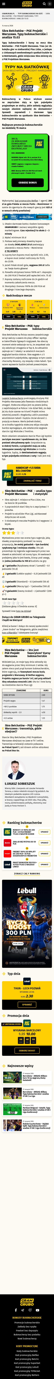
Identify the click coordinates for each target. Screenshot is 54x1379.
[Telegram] (22, 1310)
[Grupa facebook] (30, 1310)
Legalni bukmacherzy (12, 398)
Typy (8, 317)
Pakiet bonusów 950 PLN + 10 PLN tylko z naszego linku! (25, 865)
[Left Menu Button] (4, 4)
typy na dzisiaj (23, 611)
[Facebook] (16, 1310)
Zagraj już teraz (33, 480)
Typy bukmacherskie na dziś (30, 14)
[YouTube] (37, 1310)
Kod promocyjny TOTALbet (27, 1371)
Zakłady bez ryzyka (27, 1326)
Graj (19, 317)
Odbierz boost (27, 1050)
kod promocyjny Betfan (26, 200)
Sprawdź (44, 832)
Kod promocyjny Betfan (27, 1355)
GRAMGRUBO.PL (8, 14)
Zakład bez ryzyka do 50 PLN (24, 843)
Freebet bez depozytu (27, 1330)
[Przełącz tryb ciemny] (49, 4)
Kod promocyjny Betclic (27, 1359)
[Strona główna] (27, 4)
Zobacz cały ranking (27, 873)
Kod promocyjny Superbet (27, 1363)
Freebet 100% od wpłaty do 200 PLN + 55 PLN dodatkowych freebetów (25, 854)
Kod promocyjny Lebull (27, 1367)
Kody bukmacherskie (27, 1351)
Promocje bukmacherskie (27, 1322)
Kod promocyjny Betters (27, 1375)
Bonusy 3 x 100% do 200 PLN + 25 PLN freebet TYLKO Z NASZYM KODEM (24, 832)
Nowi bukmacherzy (27, 1338)
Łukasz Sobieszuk (20, 783)
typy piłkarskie (9, 632)
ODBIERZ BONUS (28, 182)
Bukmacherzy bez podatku (27, 1334)
